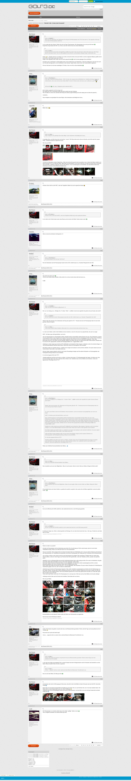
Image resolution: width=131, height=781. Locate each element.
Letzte (99, 26)
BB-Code (30, 758)
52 (93, 26)
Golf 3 (2, 778)
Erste (77, 26)
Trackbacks (30, 762)
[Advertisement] (72, 372)
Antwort (33, 25)
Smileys (29, 759)
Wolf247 (31, 253)
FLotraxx (31, 183)
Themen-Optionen (81, 28)
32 (81, 26)
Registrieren (34, 13)
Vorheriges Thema (62, 748)
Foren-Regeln (30, 766)
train (30, 626)
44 (91, 26)
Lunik (30, 709)
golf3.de (30, 23)
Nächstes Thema (69, 748)
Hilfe (41, 17)
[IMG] (29, 760)
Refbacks (30, 764)
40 (83, 26)
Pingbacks (30, 763)
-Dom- (30, 73)
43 (89, 26)
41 (85, 26)
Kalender (78, 17)
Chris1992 (32, 105)
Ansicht (99, 28)
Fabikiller (31, 232)
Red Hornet (32, 34)
